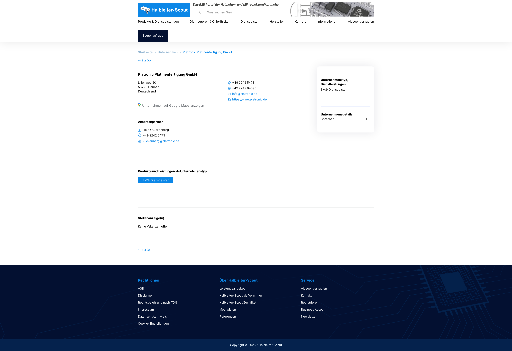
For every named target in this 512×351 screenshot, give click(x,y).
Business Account (313, 309)
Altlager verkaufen (361, 21)
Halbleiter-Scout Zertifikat (237, 302)
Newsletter (309, 316)
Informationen (327, 21)
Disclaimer (145, 295)
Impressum (146, 309)
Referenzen (227, 316)
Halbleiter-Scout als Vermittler (240, 295)
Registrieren (310, 302)
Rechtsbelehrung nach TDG (157, 302)
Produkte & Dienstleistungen (158, 21)
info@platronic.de (244, 94)
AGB (141, 288)
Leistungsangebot (232, 288)
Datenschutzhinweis (152, 316)
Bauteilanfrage (153, 35)
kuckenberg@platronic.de (161, 141)
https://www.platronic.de (249, 99)
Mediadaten (227, 309)
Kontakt (306, 295)
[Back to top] (498, 339)
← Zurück (144, 60)
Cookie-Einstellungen (153, 323)
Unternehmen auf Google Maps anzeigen (173, 105)
